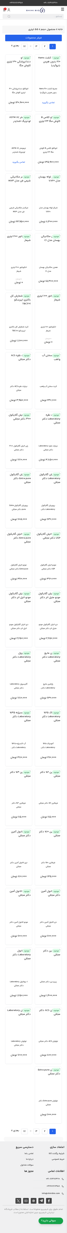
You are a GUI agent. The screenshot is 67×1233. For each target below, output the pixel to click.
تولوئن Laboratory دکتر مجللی (19, 1043)
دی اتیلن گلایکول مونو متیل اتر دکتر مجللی (48, 626)
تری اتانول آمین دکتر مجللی (18, 864)
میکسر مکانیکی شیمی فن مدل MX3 (18, 209)
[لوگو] (35, 10)
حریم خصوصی (58, 1159)
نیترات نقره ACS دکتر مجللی (18, 388)
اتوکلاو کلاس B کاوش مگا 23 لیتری (48, 150)
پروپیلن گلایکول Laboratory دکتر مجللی (48, 507)
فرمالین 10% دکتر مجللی (48, 864)
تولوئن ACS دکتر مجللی (48, 1041)
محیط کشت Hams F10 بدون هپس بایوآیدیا (48, 90)
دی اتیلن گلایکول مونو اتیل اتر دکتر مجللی (18, 626)
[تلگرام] (41, 1201)
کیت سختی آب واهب (48, 386)
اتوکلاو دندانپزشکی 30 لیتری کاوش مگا (18, 90)
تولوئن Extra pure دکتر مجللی (48, 1102)
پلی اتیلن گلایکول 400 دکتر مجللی (18, 447)
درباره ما (30, 1159)
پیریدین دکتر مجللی (48, 981)
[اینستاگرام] (33, 1201)
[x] (18, 1201)
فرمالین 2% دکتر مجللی (48, 803)
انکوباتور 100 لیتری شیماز (48, 328)
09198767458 (16, 2)
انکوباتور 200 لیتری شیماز (19, 269)
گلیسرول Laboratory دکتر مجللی (18, 686)
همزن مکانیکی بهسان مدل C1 (48, 269)
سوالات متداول (27, 1165)
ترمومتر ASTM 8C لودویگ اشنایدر (19, 150)
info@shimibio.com (51, 1193)
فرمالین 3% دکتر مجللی (19, 805)
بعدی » (15, 46)
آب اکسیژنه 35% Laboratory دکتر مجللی (19, 746)
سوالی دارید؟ (48, 1221)
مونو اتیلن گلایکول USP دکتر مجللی (48, 567)
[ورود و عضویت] (8, 10)
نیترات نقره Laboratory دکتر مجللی (48, 447)
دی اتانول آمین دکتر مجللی (48, 924)
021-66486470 (50, 2)
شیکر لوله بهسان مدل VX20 (48, 209)
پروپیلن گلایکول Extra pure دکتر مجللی (18, 507)
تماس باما (29, 1153)
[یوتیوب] (26, 1201)
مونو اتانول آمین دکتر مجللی (19, 924)
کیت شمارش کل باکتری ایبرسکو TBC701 (18, 328)
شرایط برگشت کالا (56, 1153)
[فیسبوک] (49, 1201)
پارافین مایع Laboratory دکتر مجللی (48, 686)
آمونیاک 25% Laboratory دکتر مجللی (48, 746)
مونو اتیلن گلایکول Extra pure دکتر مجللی (18, 567)
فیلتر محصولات (33, 38)
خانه (60, 29)
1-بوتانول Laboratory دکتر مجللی (19, 983)
